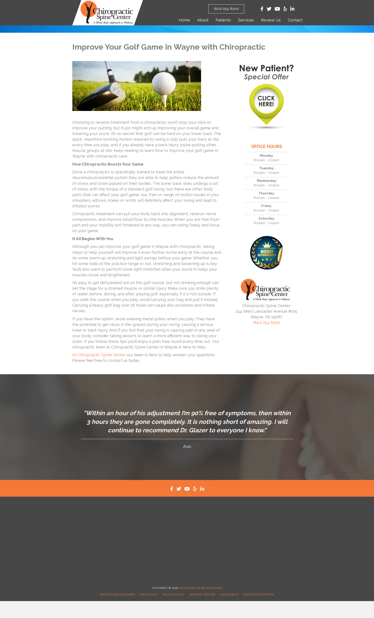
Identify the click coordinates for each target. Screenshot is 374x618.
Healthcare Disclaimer (117, 594)
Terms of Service (202, 594)
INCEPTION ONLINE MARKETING (201, 588)
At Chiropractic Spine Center (99, 355)
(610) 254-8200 (266, 322)
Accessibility (229, 594)
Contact (295, 20)
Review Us (271, 20)
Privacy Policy (174, 594)
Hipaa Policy (149, 594)
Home (184, 20)
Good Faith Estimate (259, 594)
